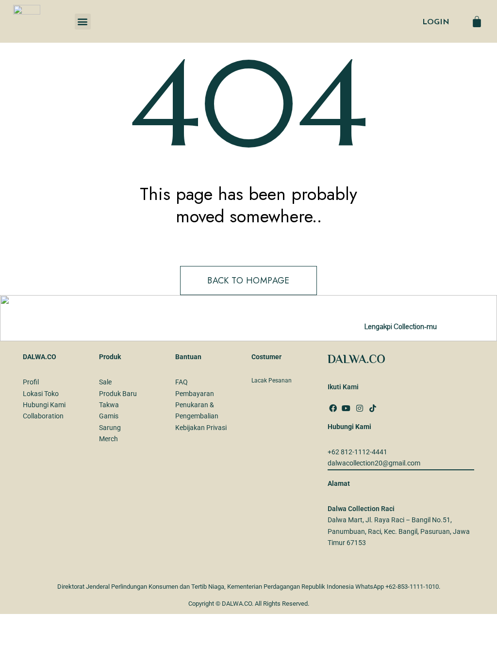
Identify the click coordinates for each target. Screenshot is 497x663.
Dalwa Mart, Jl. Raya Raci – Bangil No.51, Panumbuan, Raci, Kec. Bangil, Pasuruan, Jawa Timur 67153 (399, 531)
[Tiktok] (372, 408)
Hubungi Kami (44, 405)
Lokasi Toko (41, 394)
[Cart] (477, 21)
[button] (83, 22)
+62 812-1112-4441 (357, 452)
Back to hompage (248, 280)
